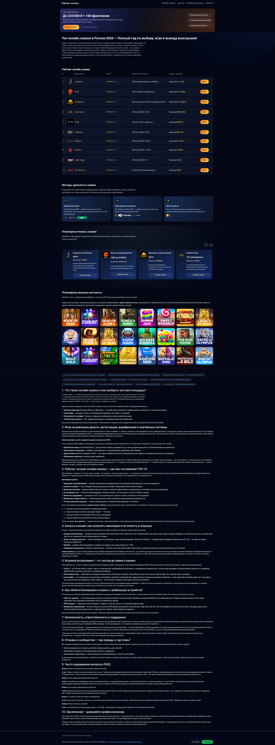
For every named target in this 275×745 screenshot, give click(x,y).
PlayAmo (78, 150)
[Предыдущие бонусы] (206, 245)
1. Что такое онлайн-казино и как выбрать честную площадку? (84, 375)
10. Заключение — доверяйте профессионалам (179, 384)
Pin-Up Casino (80, 170)
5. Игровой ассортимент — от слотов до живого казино (128, 379)
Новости (209, 3)
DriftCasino (79, 132)
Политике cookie (113, 742)
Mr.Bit (77, 122)
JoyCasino (79, 82)
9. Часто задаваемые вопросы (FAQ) (148, 384)
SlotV (77, 92)
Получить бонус (71, 27)
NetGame (78, 141)
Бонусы (181, 3)
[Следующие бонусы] (211, 245)
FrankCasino (79, 102)
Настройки (195, 742)
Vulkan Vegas (80, 160)
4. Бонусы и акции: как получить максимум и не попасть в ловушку (85, 379)
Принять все (207, 742)
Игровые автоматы (195, 3)
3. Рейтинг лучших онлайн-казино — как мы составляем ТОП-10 (183, 375)
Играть (204, 81)
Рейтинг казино (70, 3)
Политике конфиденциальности (131, 742)
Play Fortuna (79, 112)
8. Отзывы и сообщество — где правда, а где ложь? (116, 384)
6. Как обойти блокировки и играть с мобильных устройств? (170, 379)
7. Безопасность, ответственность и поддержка (79, 384)
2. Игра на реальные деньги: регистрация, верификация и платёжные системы (133, 375)
